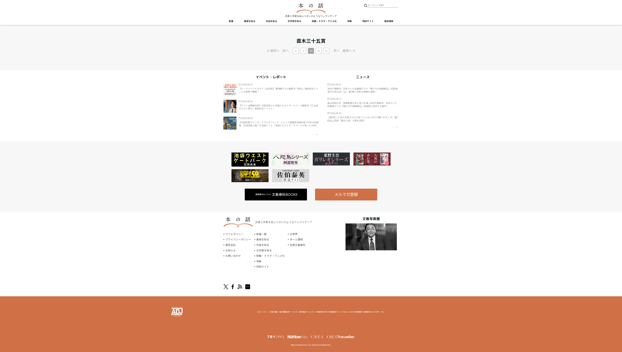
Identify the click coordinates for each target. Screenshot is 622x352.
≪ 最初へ (272, 50)
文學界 (294, 234)
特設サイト (368, 21)
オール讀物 (296, 239)
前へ (285, 50)
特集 (349, 21)
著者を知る (249, 21)
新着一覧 (261, 234)
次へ (336, 50)
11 (318, 50)
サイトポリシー (234, 234)
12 (326, 50)
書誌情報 (388, 21)
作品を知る (271, 21)
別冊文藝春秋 (297, 244)
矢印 (314, 134)
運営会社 (230, 244)
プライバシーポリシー (238, 239)
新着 (231, 21)
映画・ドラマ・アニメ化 (324, 21)
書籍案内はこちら (276, 194)
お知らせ (230, 250)
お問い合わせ (233, 255)
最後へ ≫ (349, 50)
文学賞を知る (294, 21)
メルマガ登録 (346, 194)
